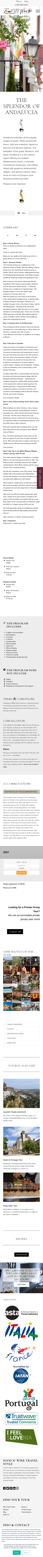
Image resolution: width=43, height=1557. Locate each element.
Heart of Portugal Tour (13, 1160)
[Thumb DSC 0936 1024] (7, 961)
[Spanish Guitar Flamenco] (35, 997)
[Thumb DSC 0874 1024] (26, 970)
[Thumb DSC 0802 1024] (35, 979)
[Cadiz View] (26, 1006)
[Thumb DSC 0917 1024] (17, 961)
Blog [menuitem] (4, 1512)
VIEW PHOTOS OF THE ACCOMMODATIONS (20, 792)
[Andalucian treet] (35, 1006)
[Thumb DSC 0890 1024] (7, 970)
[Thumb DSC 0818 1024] (7, 979)
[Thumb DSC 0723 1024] (26, 997)
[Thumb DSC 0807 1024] (26, 979)
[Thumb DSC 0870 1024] (35, 970)
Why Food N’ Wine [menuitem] (9, 1507)
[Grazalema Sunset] (17, 1006)
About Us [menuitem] (6, 1514)
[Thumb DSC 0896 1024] (35, 961)
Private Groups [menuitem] (26, 1509)
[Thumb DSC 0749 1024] (17, 997)
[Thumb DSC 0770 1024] (26, 988)
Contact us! (15, 931)
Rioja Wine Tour (10, 1206)
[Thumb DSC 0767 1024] (35, 988)
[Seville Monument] (7, 1006)
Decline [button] (26, 1553)
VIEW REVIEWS (21, 1254)
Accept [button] (17, 1553)
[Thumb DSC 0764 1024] (7, 997)
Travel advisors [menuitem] (26, 1512)
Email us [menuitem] (24, 1507)
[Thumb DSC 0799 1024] (7, 988)
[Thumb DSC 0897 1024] (26, 961)
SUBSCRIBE (21, 1284)
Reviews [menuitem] (6, 1509)
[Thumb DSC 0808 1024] (17, 979)
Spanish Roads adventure (14, 1112)
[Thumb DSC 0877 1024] (17, 970)
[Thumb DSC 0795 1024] (17, 988)
